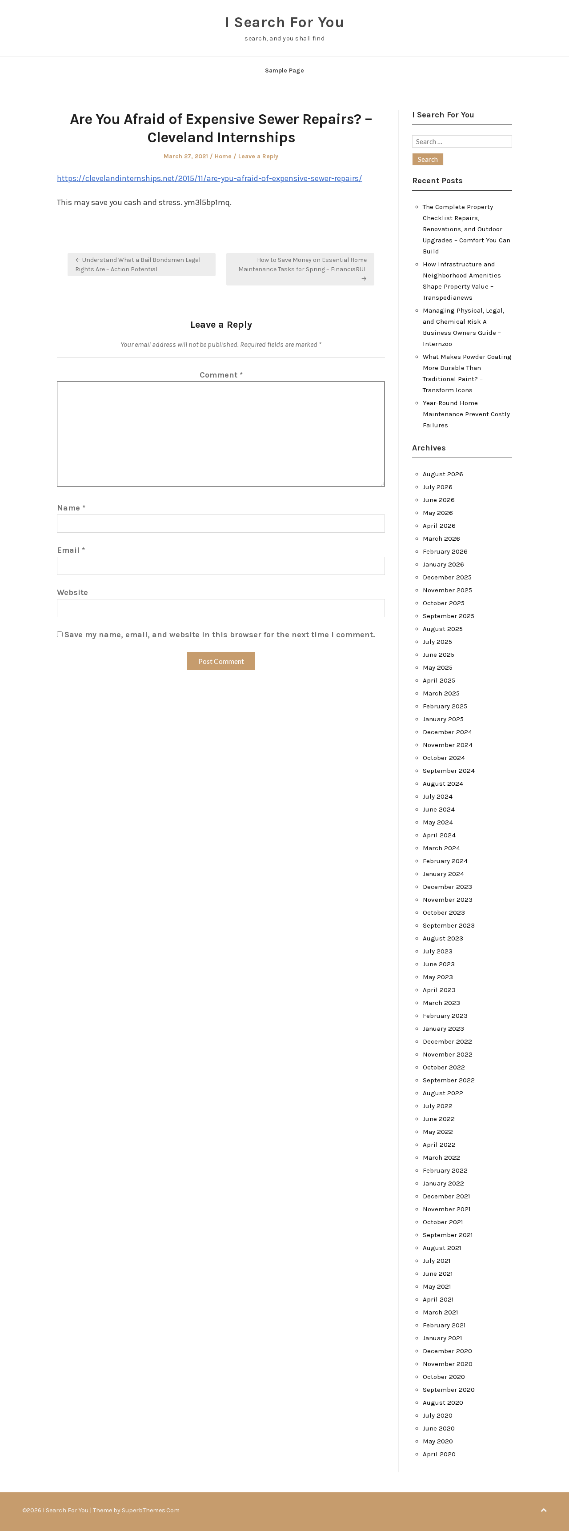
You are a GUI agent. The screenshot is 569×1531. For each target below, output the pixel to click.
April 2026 (439, 526)
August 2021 (442, 1248)
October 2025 (444, 603)
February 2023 (445, 1016)
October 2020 (444, 1377)
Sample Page (284, 70)
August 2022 (443, 1093)
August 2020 (443, 1402)
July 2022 (438, 1106)
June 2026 (439, 500)
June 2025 (438, 655)
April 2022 (439, 1145)
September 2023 (449, 925)
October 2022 (444, 1067)
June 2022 (439, 1119)
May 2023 (438, 977)
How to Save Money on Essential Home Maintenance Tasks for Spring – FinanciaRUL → (302, 269)
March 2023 (441, 1003)
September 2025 (448, 616)
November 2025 (447, 590)
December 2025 (447, 577)
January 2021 (442, 1338)
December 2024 (447, 732)
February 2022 (445, 1170)
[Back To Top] (544, 1510)
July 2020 (438, 1415)
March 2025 (441, 693)
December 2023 (447, 887)
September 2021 (448, 1235)
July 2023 (438, 951)
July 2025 (437, 642)
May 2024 (438, 822)
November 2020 (448, 1364)
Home (223, 156)
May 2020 (438, 1441)
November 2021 (447, 1209)
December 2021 (446, 1196)
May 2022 (438, 1132)
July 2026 (438, 487)
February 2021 (444, 1325)
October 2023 (444, 912)
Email (71, 550)
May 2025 (438, 667)
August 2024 (443, 784)
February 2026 (445, 551)
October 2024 (444, 758)
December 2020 (447, 1351)
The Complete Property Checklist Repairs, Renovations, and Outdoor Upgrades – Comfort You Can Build (466, 229)
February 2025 (445, 706)
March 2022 (441, 1157)
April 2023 (439, 990)
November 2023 (448, 900)
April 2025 (439, 680)
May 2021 (437, 1286)
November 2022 (448, 1054)
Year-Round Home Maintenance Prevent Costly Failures (466, 414)
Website (72, 592)
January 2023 (443, 1029)
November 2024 (448, 745)
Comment (221, 375)
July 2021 (437, 1261)
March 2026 (441, 538)
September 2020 (449, 1390)
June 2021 (438, 1274)
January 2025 (443, 719)
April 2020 (439, 1454)
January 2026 (443, 564)
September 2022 (449, 1080)
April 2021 (438, 1299)
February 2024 (445, 861)
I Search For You (284, 22)
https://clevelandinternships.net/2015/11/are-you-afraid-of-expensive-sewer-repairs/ (209, 178)
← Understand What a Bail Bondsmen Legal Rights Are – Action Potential (137, 264)
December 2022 (447, 1041)
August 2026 (443, 474)
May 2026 (438, 513)
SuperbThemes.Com (151, 1510)
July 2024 (438, 796)
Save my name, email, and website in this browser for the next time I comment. (219, 634)
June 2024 (439, 809)
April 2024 (439, 835)
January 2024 (443, 874)
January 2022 (443, 1183)
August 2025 (443, 629)
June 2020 (439, 1428)
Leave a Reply (258, 156)
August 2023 (443, 938)
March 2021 (440, 1312)
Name (71, 508)
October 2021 (443, 1222)
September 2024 (449, 771)
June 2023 (439, 964)
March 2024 (441, 848)
